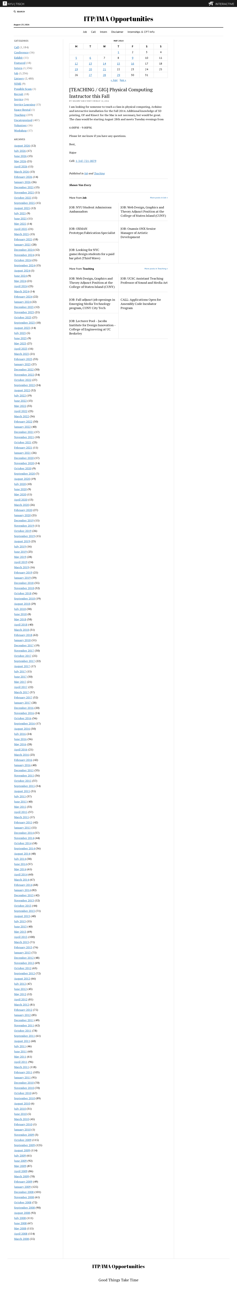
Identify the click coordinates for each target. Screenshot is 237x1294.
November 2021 (24, 437)
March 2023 (21, 354)
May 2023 (20, 343)
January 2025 (22, 244)
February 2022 (23, 421)
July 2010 (20, 1109)
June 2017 (20, 676)
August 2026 (22, 145)
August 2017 (22, 666)
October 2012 (22, 968)
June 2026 (20, 156)
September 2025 (24, 203)
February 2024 (23, 296)
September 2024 (24, 265)
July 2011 (20, 1046)
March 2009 (21, 1176)
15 (118, 63)
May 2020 (20, 494)
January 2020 (22, 515)
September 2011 (24, 1036)
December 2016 (24, 708)
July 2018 (20, 609)
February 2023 (23, 359)
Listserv (19, 78)
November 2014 (24, 838)
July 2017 (20, 671)
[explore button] (212, 3)
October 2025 (22, 198)
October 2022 (22, 380)
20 (90, 69)
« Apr (114, 80)
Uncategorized (23, 120)
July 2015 (20, 796)
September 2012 (24, 973)
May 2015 (20, 807)
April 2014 (20, 874)
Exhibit (18, 58)
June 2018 (20, 614)
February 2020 (23, 510)
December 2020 (24, 458)
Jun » (123, 80)
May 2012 (20, 994)
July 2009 (20, 1155)
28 (104, 75)
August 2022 (22, 390)
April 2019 (20, 562)
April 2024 (20, 286)
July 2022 (20, 395)
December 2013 (24, 895)
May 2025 (20, 224)
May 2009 (20, 1166)
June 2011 (20, 1051)
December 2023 (24, 307)
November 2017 (24, 650)
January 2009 (22, 1187)
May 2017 (20, 682)
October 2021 (22, 442)
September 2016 (24, 723)
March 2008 (21, 1239)
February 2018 (23, 635)
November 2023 (24, 312)
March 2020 (21, 505)
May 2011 (20, 1057)
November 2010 (24, 1088)
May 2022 (20, 406)
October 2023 (22, 317)
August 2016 (22, 729)
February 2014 (23, 885)
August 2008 (22, 1213)
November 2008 (24, 1197)
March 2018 (21, 630)
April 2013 (20, 937)
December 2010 (24, 1083)
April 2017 (20, 687)
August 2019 (22, 541)
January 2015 (22, 827)
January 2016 (22, 765)
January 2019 (22, 578)
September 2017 (24, 661)
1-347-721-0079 (86, 161)
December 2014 (24, 833)
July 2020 (20, 484)
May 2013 (20, 932)
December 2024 (24, 250)
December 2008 (24, 1192)
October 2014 (22, 843)
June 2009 (20, 1161)
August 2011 (22, 1041)
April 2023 (20, 349)
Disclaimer (117, 31)
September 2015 (24, 786)
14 (104, 63)
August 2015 (22, 791)
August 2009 (22, 1150)
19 (76, 69)
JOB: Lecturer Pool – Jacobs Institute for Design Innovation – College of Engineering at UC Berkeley (92, 327)
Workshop (20, 130)
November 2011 (24, 1025)
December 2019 (24, 520)
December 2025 (24, 187)
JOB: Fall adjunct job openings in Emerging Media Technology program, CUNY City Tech (92, 303)
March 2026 (21, 172)
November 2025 (24, 192)
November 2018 (24, 588)
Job (85, 31)
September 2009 (24, 1145)
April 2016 (20, 749)
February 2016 (23, 760)
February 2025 (23, 239)
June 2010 (20, 1114)
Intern (103, 31)
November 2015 (24, 775)
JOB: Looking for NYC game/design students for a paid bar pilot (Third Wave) (91, 254)
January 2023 (22, 364)
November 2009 (24, 1135)
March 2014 (21, 880)
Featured (19, 63)
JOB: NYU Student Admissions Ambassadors (90, 209)
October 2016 (22, 718)
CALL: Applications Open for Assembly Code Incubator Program (141, 303)
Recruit (18, 94)
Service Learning (24, 104)
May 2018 (20, 619)
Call (93, 31)
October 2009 (22, 1140)
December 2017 (24, 645)
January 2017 (22, 703)
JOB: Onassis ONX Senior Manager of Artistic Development (138, 232)
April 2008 (20, 1234)
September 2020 (24, 473)
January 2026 (22, 182)
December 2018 (24, 583)
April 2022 (20, 411)
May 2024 (20, 281)
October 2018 (22, 593)
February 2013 (23, 947)
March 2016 (21, 755)
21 (104, 69)
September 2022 (24, 385)
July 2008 (20, 1218)
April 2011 (20, 1062)
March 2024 (21, 291)
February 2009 (23, 1181)
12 (76, 63)
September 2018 (24, 598)
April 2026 (20, 166)
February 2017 (23, 697)
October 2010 (22, 1093)
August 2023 (22, 328)
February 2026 (23, 177)
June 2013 (20, 926)
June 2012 (20, 989)
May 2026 (20, 161)
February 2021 (23, 447)
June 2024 (20, 276)
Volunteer (20, 125)
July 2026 (20, 151)
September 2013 (24, 911)
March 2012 (21, 1004)
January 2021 (22, 453)
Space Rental (22, 110)
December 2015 (24, 770)
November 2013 (24, 900)
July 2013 (20, 921)
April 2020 (20, 499)
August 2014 (22, 853)
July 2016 (20, 734)
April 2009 (20, 1171)
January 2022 (22, 427)
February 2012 (23, 1010)
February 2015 (23, 822)
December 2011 (24, 1020)
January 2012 (22, 1015)
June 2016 (20, 739)
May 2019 (20, 557)
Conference (21, 52)
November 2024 (24, 255)
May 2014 (20, 869)
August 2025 (22, 208)
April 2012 (20, 999)
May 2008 (20, 1228)
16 (132, 63)
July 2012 (20, 984)
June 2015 (20, 801)
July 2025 (20, 213)
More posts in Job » (159, 197)
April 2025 (20, 229)
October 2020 (22, 468)
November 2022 (24, 375)
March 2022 (21, 416)
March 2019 (21, 567)
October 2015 (22, 781)
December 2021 (24, 432)
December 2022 (24, 369)
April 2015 (20, 812)
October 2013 (22, 906)
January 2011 (22, 1077)
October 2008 (22, 1202)
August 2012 (22, 978)
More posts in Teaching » (156, 268)
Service (18, 99)
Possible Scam (23, 89)
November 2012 (24, 963)
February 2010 (23, 1124)
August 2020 (22, 479)
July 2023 (20, 333)
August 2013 (22, 916)
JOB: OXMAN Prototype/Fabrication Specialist (92, 230)
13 (90, 63)
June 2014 (20, 864)
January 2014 (22, 890)
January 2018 (22, 640)
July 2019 (20, 546)
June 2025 (20, 218)
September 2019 (24, 536)
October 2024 (22, 260)
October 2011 (22, 1030)
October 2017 (22, 656)
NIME (17, 84)
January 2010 (22, 1129)
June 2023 (20, 338)
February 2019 (23, 572)
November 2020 (24, 463)
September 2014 (24, 848)
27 (90, 75)
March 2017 (21, 692)
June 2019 (20, 552)
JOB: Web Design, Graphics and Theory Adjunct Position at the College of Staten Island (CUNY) (143, 211)
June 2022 (20, 401)
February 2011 (23, 1072)
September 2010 (24, 1098)
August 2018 (22, 604)
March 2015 (21, 817)
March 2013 (21, 942)
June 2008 (20, 1223)
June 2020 (20, 489)
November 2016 (24, 713)
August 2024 (22, 270)
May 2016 (20, 744)
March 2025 (21, 234)
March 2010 (21, 1119)
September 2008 (24, 1207)
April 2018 (20, 624)
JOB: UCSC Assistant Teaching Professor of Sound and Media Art (144, 280)
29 (118, 75)
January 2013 (22, 952)
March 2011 (21, 1067)
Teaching (20, 115)
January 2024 (22, 302)
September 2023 (24, 322)
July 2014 (20, 859)
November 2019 (24, 526)
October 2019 (22, 531)
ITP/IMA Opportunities (118, 18)
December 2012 (24, 958)
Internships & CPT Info (141, 31)
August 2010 (22, 1103)
